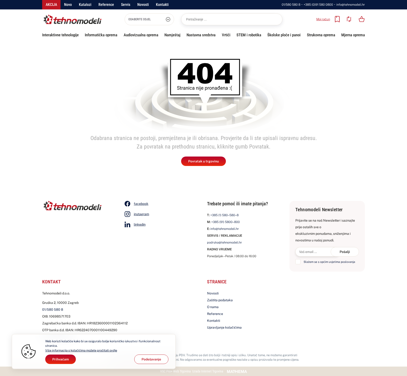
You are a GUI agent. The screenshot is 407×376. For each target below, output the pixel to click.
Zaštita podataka (220, 300)
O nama (213, 307)
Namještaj (172, 35)
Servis (125, 4)
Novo (68, 4)
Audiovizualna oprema (141, 35)
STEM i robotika (248, 35)
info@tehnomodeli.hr (350, 4)
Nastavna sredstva (201, 35)
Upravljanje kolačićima (224, 327)
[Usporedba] (349, 19)
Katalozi (85, 4)
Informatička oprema (101, 35)
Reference (106, 4)
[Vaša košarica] (362, 19)
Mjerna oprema (353, 35)
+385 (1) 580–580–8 (224, 215)
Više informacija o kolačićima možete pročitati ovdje (81, 350)
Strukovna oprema (321, 35)
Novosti (143, 4)
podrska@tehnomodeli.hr (224, 242)
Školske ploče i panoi (284, 35)
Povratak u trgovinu (203, 161)
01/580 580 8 (291, 4)
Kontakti (162, 4)
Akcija (51, 4)
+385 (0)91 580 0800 (318, 4)
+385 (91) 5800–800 (225, 222)
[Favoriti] (337, 19)
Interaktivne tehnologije (60, 35)
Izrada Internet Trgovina (207, 371)
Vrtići (226, 35)
